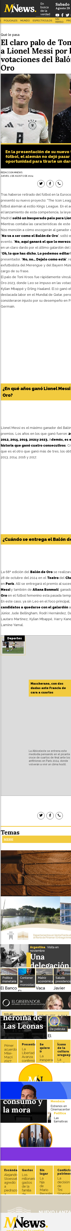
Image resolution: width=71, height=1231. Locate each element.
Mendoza (58, 1101)
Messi (8, 839)
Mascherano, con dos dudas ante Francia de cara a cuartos (48, 688)
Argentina (37, 947)
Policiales (10, 20)
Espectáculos (42, 20)
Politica (60, 1113)
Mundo (25, 20)
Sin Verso (59, 20)
